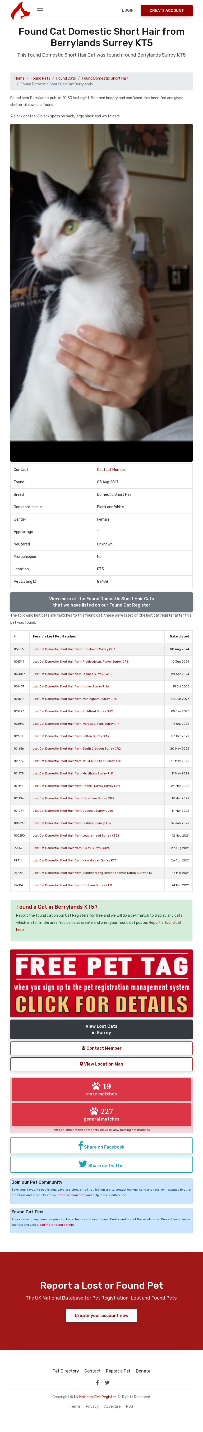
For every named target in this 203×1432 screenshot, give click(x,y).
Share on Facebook (103, 1147)
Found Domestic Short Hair (105, 78)
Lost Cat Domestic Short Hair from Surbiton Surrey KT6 (72, 823)
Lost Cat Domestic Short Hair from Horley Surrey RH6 (71, 686)
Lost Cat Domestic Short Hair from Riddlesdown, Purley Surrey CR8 (81, 661)
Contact (92, 1371)
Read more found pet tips (55, 1225)
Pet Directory (66, 1371)
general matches (101, 1114)
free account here (72, 1195)
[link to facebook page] (97, 1382)
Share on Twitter (105, 1165)
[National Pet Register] (20, 10)
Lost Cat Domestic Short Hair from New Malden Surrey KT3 (74, 860)
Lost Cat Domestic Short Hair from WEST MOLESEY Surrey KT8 (77, 761)
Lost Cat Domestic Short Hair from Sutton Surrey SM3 (71, 736)
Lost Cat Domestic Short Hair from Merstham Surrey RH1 (73, 773)
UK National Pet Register (95, 1397)
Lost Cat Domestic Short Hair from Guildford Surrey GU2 (73, 711)
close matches (101, 1089)
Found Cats (66, 78)
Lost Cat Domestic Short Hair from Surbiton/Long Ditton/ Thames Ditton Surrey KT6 (92, 873)
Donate (143, 1371)
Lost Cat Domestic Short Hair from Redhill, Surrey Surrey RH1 (76, 786)
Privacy (92, 1406)
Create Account (167, 10)
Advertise (112, 1406)
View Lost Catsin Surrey (101, 1029)
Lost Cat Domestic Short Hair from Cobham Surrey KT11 (72, 885)
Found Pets (40, 78)
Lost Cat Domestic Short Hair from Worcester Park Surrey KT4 (76, 724)
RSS (129, 1406)
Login (127, 10)
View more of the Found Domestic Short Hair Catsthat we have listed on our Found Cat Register (101, 602)
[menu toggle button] (40, 11)
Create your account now (101, 1315)
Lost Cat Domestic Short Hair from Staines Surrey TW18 (72, 674)
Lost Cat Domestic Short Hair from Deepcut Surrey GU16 (73, 811)
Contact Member (111, 469)
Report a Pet (118, 1371)
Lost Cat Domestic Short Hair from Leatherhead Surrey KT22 (76, 835)
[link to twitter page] (107, 1382)
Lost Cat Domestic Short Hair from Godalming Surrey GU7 (74, 649)
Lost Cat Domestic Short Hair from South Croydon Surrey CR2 (77, 748)
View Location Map (103, 1064)
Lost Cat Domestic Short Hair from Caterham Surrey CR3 (73, 798)
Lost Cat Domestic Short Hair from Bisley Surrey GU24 (71, 848)
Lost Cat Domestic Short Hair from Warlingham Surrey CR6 (75, 699)
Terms (75, 1406)
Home (20, 78)
